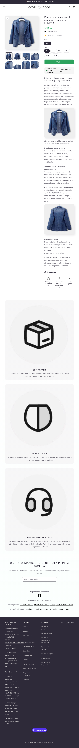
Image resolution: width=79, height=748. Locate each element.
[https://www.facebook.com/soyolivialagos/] (39, 595)
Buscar (25, 631)
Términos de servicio (45, 648)
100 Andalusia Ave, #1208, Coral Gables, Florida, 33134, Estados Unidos (46, 605)
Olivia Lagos (33, 742)
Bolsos (25, 659)
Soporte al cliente (11, 672)
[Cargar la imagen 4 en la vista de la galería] (35, 56)
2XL (66, 50)
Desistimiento (45, 658)
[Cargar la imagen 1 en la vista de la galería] (9, 56)
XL (59, 50)
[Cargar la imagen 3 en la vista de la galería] (26, 56)
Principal (26, 627)
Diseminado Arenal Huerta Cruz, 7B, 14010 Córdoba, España (46, 609)
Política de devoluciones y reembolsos (46, 640)
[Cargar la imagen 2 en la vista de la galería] (17, 56)
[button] (4, 7)
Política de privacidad (44, 628)
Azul (47, 43)
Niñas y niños (27, 655)
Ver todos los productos (27, 637)
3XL (47, 55)
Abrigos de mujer (28, 664)
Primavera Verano (29, 642)
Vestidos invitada (28, 646)
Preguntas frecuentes (26, 674)
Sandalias (26, 651)
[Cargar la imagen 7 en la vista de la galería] (26, 65)
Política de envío (46, 633)
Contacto (26, 679)
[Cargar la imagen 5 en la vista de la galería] (9, 65)
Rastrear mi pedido (29, 668)
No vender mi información (45, 664)
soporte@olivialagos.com (14, 642)
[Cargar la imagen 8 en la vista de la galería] (35, 65)
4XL (55, 55)
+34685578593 (10, 648)
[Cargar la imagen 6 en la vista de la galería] (17, 65)
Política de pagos (47, 653)
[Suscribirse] (55, 579)
